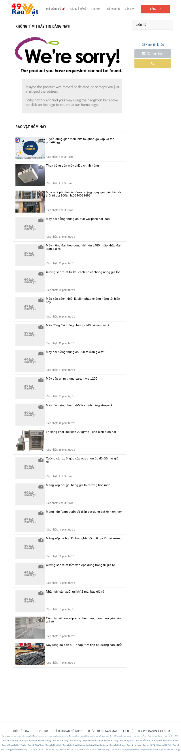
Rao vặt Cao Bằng (86, 745)
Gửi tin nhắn (155, 53)
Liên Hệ (128, 731)
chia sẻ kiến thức (106, 736)
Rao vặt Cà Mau (69, 745)
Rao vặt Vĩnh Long (60, 741)
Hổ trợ (43, 731)
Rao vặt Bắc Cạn (93, 741)
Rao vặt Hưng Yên (135, 750)
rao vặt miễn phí (25, 736)
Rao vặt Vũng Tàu (77, 741)
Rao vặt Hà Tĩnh (164, 745)
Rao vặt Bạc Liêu (127, 741)
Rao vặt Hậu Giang (101, 750)
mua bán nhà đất (64, 736)
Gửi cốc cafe (22, 731)
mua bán (52, 736)
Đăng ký (129, 8)
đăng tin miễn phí (40, 736)
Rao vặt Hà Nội (139, 736)
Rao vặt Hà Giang (117, 745)
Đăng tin (155, 8)
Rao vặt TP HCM (171, 736)
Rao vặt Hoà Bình (118, 750)
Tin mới (95, 8)
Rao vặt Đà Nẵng (155, 736)
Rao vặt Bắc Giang (110, 741)
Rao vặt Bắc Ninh (143, 741)
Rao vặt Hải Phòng (11, 741)
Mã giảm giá (54, 8)
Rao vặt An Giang (44, 741)
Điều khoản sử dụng (68, 731)
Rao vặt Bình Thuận (36, 745)
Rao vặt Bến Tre (159, 741)
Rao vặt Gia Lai (102, 745)
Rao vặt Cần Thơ (27, 741)
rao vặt (14, 736)
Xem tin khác (154, 44)
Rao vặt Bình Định (53, 745)
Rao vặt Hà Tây (149, 745)
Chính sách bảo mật (103, 731)
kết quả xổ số (92, 736)
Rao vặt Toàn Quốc (123, 736)
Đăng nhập (113, 8)
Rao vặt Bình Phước (18, 745)
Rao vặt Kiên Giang (170, 750)
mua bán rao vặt (79, 736)
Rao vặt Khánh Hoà (152, 750)
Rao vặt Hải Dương (83, 750)
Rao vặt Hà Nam (133, 745)
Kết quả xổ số (78, 8)
